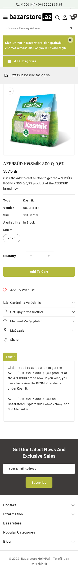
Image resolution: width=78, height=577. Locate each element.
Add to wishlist (22, 290)
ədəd (12, 238)
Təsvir (10, 356)
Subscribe (39, 482)
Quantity (9, 256)
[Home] (7, 75)
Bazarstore (31, 207)
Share (14, 339)
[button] (5, 18)
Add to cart (39, 272)
